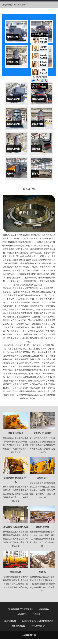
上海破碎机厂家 (9, 5)
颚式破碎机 (12, 37)
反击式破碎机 (13, 98)
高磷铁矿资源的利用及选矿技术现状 (37, 621)
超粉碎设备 (44, 609)
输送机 (35, 173)
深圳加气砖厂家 (38, 626)
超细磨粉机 (37, 123)
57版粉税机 (22, 614)
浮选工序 (36, 614)
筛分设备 (36, 148)
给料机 (10, 173)
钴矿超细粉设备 (19, 626)
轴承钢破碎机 (10, 621)
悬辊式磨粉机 (13, 148)
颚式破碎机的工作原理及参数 (20, 609)
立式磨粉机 (12, 62)
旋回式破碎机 (38, 98)
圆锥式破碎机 (13, 123)
